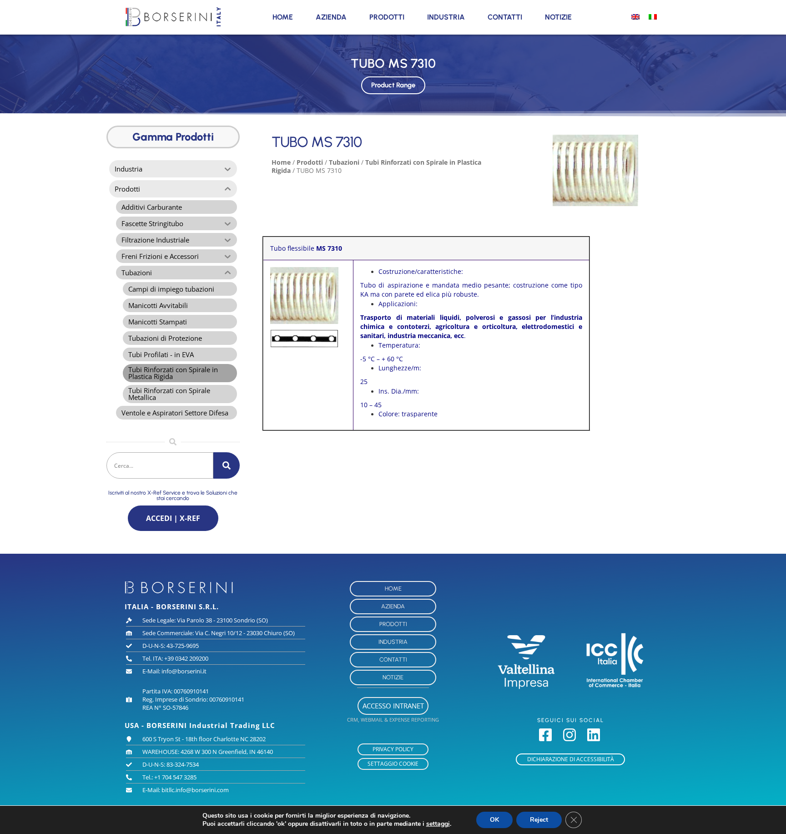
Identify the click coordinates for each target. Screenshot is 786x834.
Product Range (393, 85)
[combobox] (159, 465)
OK (494, 819)
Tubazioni (344, 162)
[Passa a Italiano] (652, 16)
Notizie (558, 17)
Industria (446, 17)
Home (282, 17)
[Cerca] (226, 465)
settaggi (438, 824)
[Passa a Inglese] (635, 16)
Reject (539, 819)
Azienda (331, 17)
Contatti (505, 17)
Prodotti (386, 17)
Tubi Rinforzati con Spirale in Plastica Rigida (376, 166)
